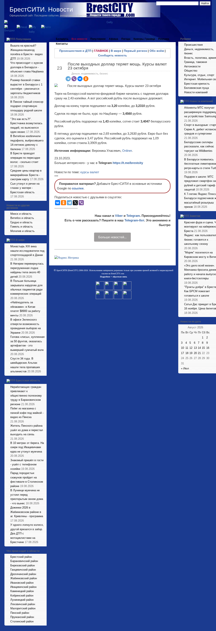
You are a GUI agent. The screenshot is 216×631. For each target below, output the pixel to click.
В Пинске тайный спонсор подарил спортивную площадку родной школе (26, 106)
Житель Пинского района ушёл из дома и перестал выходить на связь (26, 430)
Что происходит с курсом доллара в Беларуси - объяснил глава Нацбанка (26, 67)
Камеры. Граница (144, 38)
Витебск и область (22, 218)
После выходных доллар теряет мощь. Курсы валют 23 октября (117, 66)
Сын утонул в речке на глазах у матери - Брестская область (24, 188)
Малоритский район (22, 608)
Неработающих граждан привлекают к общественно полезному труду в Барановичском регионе (26, 395)
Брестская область (28, 380)
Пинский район (19, 612)
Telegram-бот (134, 220)
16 (207, 347)
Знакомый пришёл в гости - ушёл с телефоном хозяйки (26, 464)
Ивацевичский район (23, 586)
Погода (125, 38)
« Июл (185, 368)
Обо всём (157, 50)
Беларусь (62, 38)
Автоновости (192, 66)
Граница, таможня (195, 62)
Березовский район (22, 565)
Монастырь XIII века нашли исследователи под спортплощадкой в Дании (27, 251)
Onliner (127, 150)
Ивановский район (22, 582)
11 (186, 347)
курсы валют (89, 172)
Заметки (195, 215)
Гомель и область (21, 226)
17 (182, 353)
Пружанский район (22, 617)
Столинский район (22, 621)
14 (199, 347)
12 (190, 347)
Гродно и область (21, 222)
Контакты (62, 43)
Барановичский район (24, 561)
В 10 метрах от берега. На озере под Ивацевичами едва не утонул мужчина (27, 447)
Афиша (113, 38)
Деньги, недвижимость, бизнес (90, 73)
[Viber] (74, 78)
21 (199, 353)
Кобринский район (21, 595)
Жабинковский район (23, 578)
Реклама (163, 38)
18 (186, 353)
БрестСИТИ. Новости (41, 9)
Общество (190, 70)
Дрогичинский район (23, 574)
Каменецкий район (22, 591)
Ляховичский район (22, 604)
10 (182, 347)
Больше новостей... (112, 237)
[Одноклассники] (85, 78)
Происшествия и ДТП (75, 50)
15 (203, 347)
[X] (75, 202)
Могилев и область (22, 231)
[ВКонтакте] (79, 78)
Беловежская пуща (196, 87)
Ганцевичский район (23, 569)
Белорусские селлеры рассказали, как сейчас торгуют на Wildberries (199, 146)
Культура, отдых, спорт (199, 75)
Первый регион (135, 50)
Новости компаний (196, 92)
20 (195, 353)
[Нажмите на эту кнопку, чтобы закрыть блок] (44, 39)
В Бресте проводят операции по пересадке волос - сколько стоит (25, 158)
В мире (20, 239)
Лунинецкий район (22, 599)
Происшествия (193, 44)
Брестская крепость (197, 83)
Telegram (133, 215)
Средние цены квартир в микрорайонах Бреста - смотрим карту (26, 175)
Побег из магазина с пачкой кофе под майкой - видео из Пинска (26, 413)
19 (190, 353)
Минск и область (21, 213)
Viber (119, 215)
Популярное (23, 39)
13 (195, 347)
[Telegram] (68, 78)
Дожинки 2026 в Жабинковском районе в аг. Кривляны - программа (26, 512)
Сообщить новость (112, 55)
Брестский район (21, 556)
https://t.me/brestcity (128, 163)
